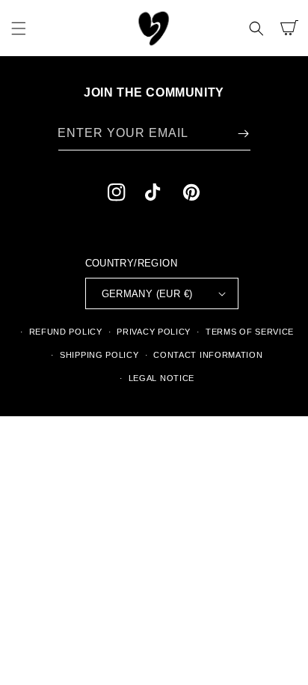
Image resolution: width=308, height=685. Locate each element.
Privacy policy (154, 331)
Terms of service (250, 331)
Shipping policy (99, 354)
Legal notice (161, 378)
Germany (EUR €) (147, 293)
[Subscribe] (243, 133)
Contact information (207, 354)
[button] (18, 28)
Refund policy (65, 331)
